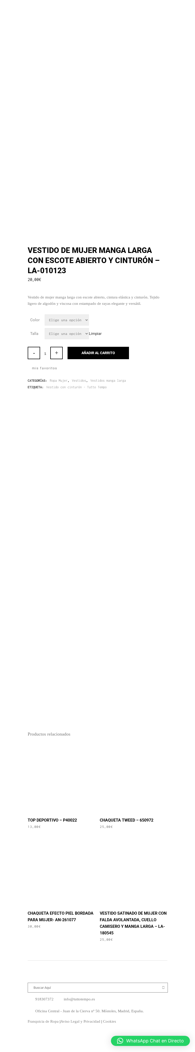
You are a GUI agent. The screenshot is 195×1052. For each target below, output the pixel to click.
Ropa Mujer (59, 380)
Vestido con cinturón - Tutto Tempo (76, 387)
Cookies (109, 1021)
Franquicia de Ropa (43, 1021)
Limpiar (95, 333)
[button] (150, 1041)
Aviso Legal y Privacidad (80, 1021)
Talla (34, 333)
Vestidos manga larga (108, 380)
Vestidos (79, 380)
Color (35, 320)
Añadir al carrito (98, 353)
